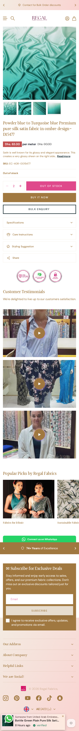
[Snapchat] (60, 698)
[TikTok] (49, 698)
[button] (3, 5)
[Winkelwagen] (74, 18)
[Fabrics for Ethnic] (28, 499)
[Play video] (39, 333)
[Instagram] (5, 698)
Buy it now (40, 197)
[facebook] (39, 698)
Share (15, 257)
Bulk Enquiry (39, 209)
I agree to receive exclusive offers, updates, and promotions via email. (39, 623)
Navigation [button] (5, 18)
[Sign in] (67, 18)
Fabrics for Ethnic (13, 523)
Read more (63, 156)
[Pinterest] (16, 698)
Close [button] (39, 644)
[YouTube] (27, 698)
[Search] (13, 18)
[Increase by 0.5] (20, 186)
